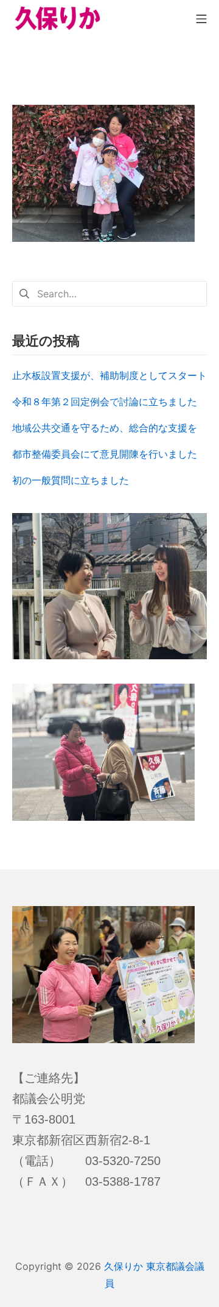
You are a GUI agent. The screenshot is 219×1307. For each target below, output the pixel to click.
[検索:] (109, 292)
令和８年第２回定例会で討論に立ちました (104, 401)
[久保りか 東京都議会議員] (57, 18)
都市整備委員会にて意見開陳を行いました (104, 454)
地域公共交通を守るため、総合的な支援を (104, 428)
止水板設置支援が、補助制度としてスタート (109, 375)
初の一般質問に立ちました (70, 480)
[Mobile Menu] (201, 18)
